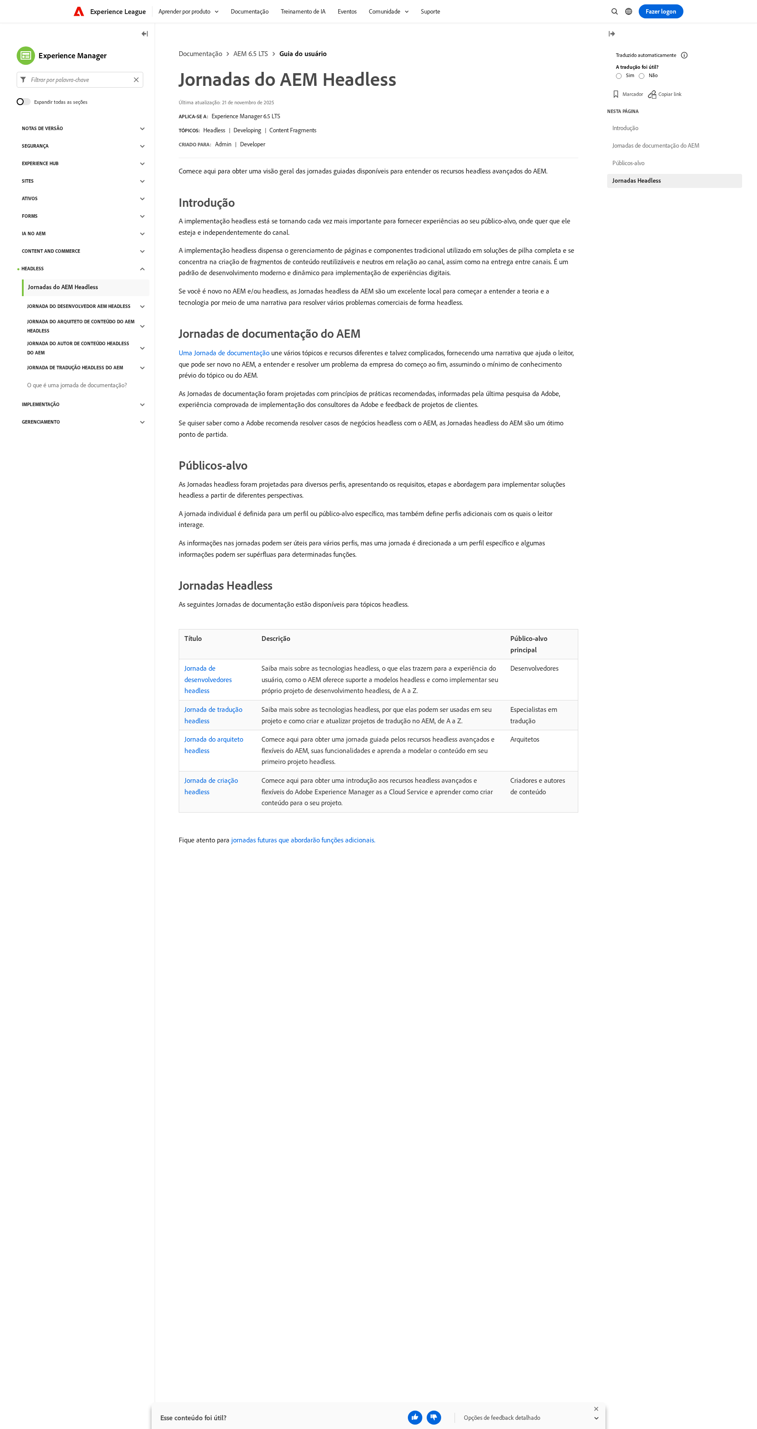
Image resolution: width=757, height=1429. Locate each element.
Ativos (30, 199)
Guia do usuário (303, 53)
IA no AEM (34, 234)
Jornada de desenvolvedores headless (208, 679)
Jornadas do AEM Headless (63, 287)
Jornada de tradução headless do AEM (75, 368)
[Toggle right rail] (611, 34)
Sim (630, 75)
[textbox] (80, 80)
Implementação (41, 405)
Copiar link (670, 94)
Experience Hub (40, 164)
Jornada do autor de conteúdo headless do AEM (78, 348)
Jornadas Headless (636, 180)
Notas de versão (42, 129)
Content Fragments (292, 130)
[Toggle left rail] (145, 34)
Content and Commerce (51, 251)
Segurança (35, 146)
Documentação (200, 53)
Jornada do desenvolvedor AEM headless (79, 307)
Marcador (633, 94)
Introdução (625, 128)
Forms (30, 216)
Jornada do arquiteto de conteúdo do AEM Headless (80, 326)
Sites (28, 181)
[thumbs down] (434, 1418)
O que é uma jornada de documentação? (77, 385)
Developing (247, 130)
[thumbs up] (415, 1418)
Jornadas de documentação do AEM (656, 145)
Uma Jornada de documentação (224, 352)
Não (653, 75)
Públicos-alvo (628, 163)
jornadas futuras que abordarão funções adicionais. (303, 839)
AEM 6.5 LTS (250, 53)
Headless (214, 130)
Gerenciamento (41, 422)
